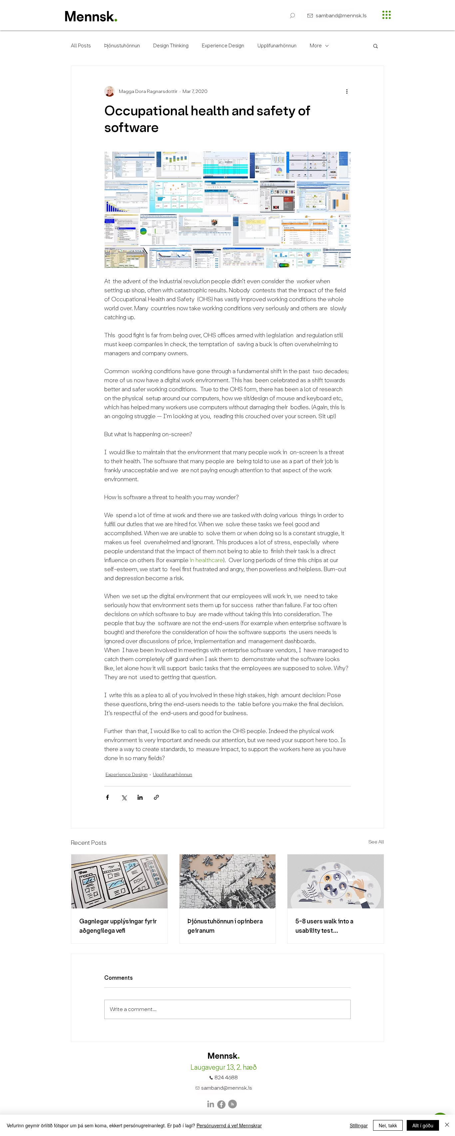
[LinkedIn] (211, 1104)
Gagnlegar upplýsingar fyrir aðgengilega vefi (118, 926)
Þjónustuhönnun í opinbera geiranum (225, 926)
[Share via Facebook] (107, 797)
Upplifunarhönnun (276, 45)
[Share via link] (156, 797)
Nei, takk (388, 1125)
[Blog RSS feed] (232, 1104)
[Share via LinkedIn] (140, 797)
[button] (292, 15)
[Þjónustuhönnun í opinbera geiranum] (228, 881)
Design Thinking (171, 45)
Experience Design (223, 45)
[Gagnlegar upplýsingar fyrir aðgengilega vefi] (119, 881)
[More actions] (347, 91)
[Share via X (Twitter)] (124, 797)
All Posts (81, 45)
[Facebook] (221, 1104)
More (316, 45)
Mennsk (89, 17)
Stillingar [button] (359, 1125)
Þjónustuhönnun (122, 45)
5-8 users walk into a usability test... (324, 926)
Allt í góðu (422, 1125)
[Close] (447, 1125)
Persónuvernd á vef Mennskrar (229, 1125)
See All (376, 842)
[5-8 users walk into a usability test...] (335, 881)
